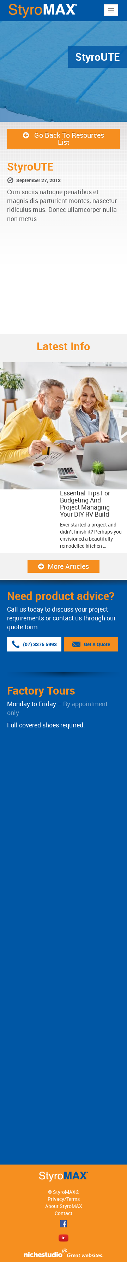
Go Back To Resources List (69, 138)
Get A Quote (97, 644)
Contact (63, 1213)
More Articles (68, 566)
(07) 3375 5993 (40, 644)
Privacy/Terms (64, 1199)
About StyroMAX (63, 1206)
